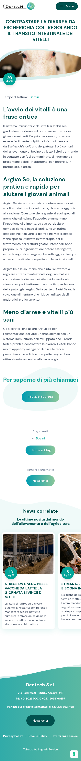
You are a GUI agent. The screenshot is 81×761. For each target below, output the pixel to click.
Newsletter (40, 481)
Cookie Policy (38, 736)
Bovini (40, 438)
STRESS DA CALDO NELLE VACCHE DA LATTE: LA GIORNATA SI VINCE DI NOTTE (26, 590)
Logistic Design (48, 749)
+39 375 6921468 (40, 397)
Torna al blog (41, 450)
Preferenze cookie (65, 736)
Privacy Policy (13, 736)
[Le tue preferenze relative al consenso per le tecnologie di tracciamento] (74, 754)
